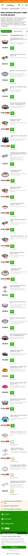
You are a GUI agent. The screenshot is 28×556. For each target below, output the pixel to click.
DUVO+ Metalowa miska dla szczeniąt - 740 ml (17, 204)
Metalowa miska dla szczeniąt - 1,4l (18, 318)
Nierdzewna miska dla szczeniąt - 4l (18, 71)
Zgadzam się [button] (14, 547)
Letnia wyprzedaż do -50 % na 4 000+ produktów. (14, 1)
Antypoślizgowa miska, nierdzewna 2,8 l (16, 171)
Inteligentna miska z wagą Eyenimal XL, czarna (16, 351)
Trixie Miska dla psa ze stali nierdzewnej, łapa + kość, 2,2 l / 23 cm (18, 39)
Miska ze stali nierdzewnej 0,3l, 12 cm (18, 302)
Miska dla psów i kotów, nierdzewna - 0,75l (15, 120)
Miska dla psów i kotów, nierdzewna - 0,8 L (15, 187)
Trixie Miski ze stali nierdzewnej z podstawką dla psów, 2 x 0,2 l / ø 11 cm (18, 154)
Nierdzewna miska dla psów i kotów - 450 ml (17, 253)
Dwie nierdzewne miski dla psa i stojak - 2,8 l (18, 55)
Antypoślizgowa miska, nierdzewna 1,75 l (16, 269)
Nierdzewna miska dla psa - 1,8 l (18, 432)
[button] (14, 553)
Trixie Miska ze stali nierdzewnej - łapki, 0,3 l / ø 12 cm (18, 399)
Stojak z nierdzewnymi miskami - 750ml (18, 220)
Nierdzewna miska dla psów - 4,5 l (18, 236)
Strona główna (4, 8)
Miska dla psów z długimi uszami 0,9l (19, 136)
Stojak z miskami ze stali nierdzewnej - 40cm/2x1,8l (17, 448)
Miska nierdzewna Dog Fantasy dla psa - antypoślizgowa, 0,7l (18, 103)
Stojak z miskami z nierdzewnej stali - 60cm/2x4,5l (17, 286)
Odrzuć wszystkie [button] (14, 550)
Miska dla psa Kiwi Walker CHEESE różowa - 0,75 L (18, 383)
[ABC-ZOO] (10, 5)
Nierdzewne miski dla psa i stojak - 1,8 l (18, 87)
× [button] (26, 535)
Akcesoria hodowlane (14, 8)
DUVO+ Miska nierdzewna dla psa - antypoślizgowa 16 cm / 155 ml (18, 465)
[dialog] (14, 545)
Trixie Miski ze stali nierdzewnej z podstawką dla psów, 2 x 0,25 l (18, 482)
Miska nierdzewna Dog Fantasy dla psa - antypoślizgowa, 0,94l (18, 334)
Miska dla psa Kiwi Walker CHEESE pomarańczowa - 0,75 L (18, 367)
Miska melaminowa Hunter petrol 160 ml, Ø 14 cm (19, 415)
